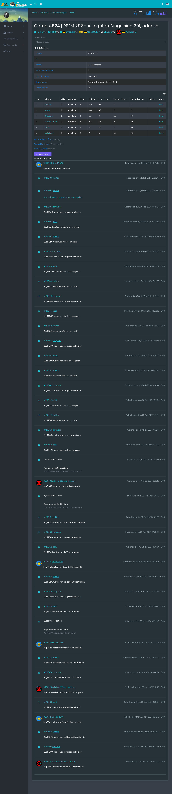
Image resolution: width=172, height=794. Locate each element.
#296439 (48, 430)
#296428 (48, 606)
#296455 (48, 190)
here (161, 104)
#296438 (48, 444)
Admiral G (130, 31)
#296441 (48, 400)
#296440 (48, 415)
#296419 (48, 746)
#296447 (48, 311)
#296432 (48, 547)
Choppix (70, 31)
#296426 (47, 642)
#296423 (47, 687)
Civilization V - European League (53, 12)
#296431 (47, 561)
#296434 (48, 517)
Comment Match (43, 154)
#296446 (48, 325)
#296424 (48, 672)
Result (72, 12)
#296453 (48, 221)
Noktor (40, 31)
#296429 (48, 591)
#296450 (48, 266)
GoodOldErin (93, 31)
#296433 (48, 532)
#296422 (48, 702)
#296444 (48, 355)
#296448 (48, 296)
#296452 (48, 236)
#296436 (47, 481)
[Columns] (164, 94)
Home (34, 12)
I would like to (40, 37)
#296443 (48, 370)
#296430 (48, 576)
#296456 (48, 178)
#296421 (47, 717)
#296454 (48, 206)
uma (109, 31)
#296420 (48, 731)
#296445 (48, 340)
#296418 (47, 761)
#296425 (48, 657)
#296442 (48, 385)
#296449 (48, 281)
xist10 (53, 31)
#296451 (48, 251)
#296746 (47, 163)
